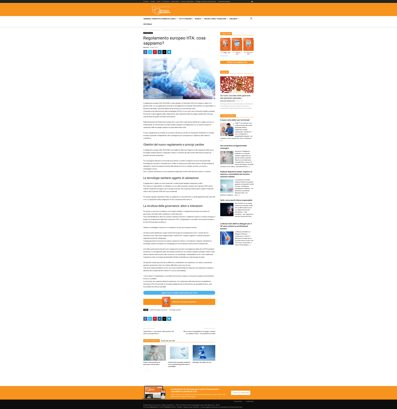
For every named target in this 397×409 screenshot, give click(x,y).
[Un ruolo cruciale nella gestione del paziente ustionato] (237, 84)
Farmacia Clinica (169, 19)
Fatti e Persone (185, 19)
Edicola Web (224, 56)
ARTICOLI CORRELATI (151, 341)
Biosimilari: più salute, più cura (202, 362)
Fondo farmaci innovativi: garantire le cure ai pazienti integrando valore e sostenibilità (179, 364)
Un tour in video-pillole (187, 1)
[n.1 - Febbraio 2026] (237, 45)
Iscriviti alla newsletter (224, 1)
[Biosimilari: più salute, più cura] (204, 353)
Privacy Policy (238, 401)
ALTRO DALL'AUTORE (168, 341)
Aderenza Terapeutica (152, 19)
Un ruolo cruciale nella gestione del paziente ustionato (235, 96)
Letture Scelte (175, 1)
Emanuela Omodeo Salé (227, 101)
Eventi (158, 1)
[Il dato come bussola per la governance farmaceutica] (154, 353)
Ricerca (198, 19)
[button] (251, 19)
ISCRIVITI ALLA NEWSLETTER (241, 393)
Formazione (165, 1)
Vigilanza (233, 19)
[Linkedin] (252, 1)
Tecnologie (221, 19)
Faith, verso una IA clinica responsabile (236, 200)
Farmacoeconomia (154, 30)
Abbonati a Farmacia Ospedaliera (184, 302)
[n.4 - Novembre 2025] (248, 45)
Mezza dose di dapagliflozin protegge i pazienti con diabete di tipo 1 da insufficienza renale (199, 332)
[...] (221, 140)
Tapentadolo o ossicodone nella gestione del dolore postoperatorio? (158, 332)
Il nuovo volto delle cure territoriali (235, 120)
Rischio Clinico (210, 19)
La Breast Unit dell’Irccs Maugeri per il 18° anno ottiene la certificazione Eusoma (236, 226)
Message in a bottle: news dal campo (206, 1)
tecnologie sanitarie (175, 310)
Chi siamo (146, 1)
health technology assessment (158, 310)
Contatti (153, 1)
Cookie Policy (250, 401)
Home (145, 30)
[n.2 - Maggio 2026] (166, 302)
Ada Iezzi (146, 47)
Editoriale (147, 24)
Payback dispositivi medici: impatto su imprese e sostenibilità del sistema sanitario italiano (236, 174)
